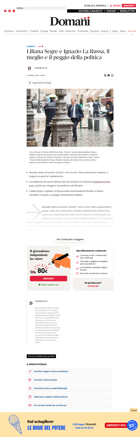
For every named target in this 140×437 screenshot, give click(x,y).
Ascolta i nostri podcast (45, 379)
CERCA (19, 8)
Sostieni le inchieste (90, 10)
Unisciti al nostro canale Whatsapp (50, 388)
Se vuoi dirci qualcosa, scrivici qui (50, 405)
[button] (105, 75)
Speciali (132, 31)
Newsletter (127, 10)
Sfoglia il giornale (95, 5)
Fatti (61, 30)
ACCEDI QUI (93, 286)
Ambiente (70, 30)
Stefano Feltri (41, 68)
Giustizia (94, 30)
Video (123, 30)
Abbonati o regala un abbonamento (51, 396)
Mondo (53, 30)
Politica (34, 30)
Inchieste (9, 30)
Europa (44, 30)
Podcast (111, 10)
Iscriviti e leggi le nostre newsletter (51, 371)
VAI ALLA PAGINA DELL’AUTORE (41, 356)
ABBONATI (48, 278)
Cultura (104, 30)
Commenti (21, 30)
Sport (115, 30)
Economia (83, 30)
